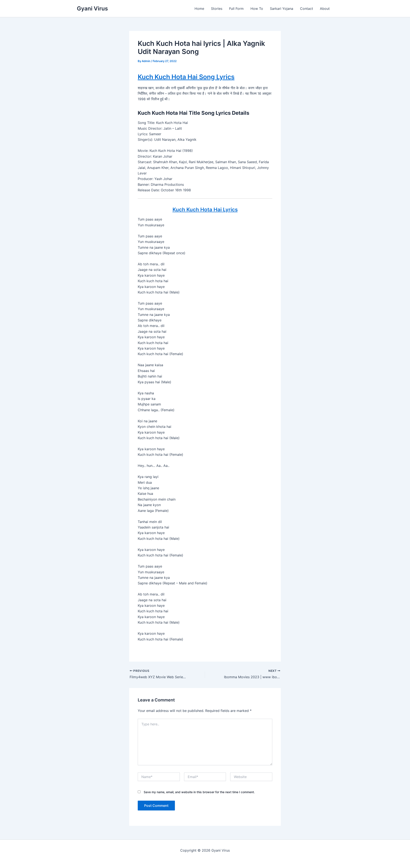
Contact (306, 8)
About (325, 8)
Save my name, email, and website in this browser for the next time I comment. (199, 792)
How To (256, 8)
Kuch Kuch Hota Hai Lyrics (205, 209)
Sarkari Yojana (281, 8)
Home (199, 8)
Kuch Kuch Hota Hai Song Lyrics (186, 77)
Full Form (236, 8)
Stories (216, 8)
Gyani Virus (92, 8)
